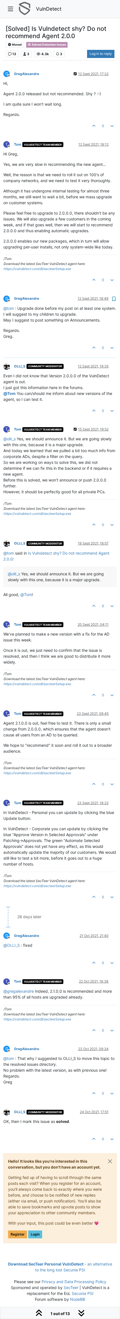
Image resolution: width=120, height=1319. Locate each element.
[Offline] (8, 366)
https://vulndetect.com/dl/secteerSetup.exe (37, 269)
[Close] (110, 1161)
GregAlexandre (26, 74)
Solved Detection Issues (48, 44)
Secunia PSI (82, 1293)
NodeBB (77, 1299)
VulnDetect (48, 9)
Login (35, 1234)
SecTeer (71, 1287)
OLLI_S (19, 366)
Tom (17, 144)
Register (18, 1234)
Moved (16, 44)
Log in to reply (101, 54)
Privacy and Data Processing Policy (74, 1281)
